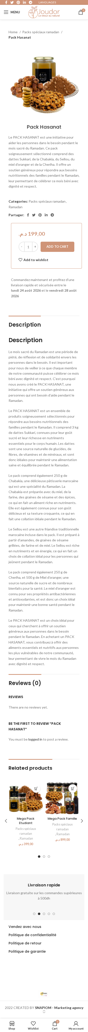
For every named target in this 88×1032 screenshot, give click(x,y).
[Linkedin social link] (46, 215)
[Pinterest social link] (40, 215)
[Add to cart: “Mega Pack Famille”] (72, 788)
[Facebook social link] (28, 215)
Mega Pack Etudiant (25, 821)
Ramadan (15, 207)
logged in (35, 739)
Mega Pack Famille (62, 819)
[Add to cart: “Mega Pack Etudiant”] (36, 788)
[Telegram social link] (52, 215)
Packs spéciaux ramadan (41, 32)
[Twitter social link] (34, 215)
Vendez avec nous (25, 926)
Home (13, 32)
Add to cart (57, 246)
